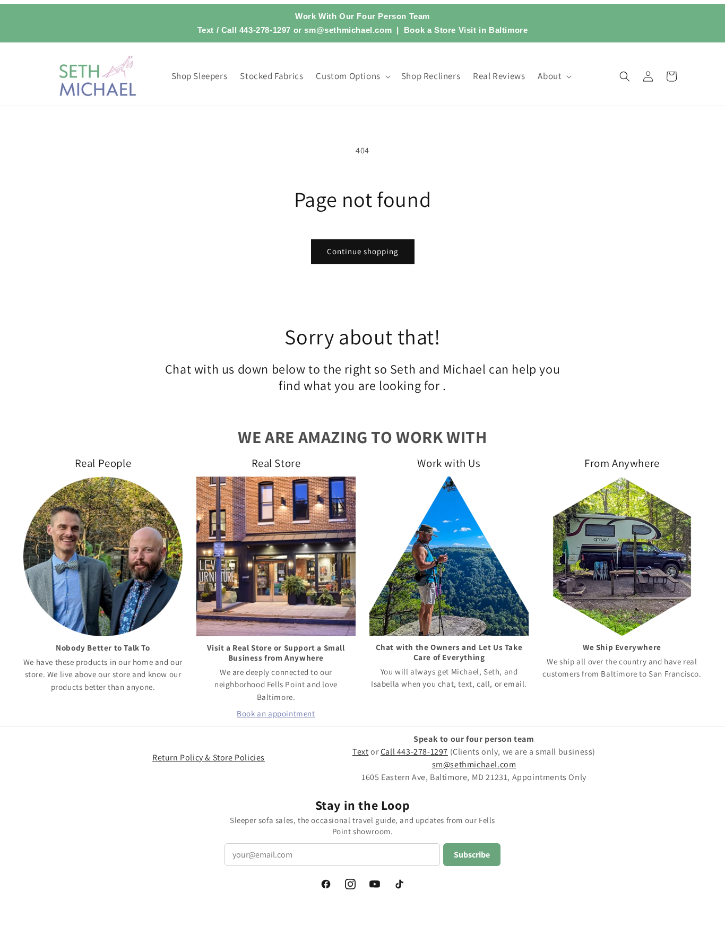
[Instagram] (350, 884)
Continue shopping (363, 251)
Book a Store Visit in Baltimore (466, 29)
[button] (351, 76)
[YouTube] (374, 884)
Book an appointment (276, 713)
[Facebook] (325, 884)
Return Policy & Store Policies (208, 757)
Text (205, 29)
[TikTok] (399, 884)
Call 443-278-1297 (256, 29)
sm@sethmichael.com (474, 764)
